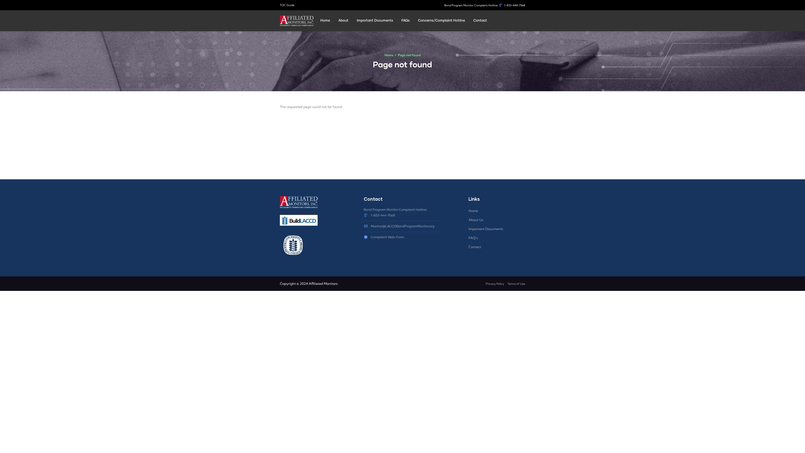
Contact (475, 247)
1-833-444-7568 (514, 5)
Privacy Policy (495, 284)
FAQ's (473, 238)
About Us (476, 220)
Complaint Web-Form (387, 237)
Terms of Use (516, 284)
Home (388, 55)
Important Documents (486, 229)
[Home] (296, 20)
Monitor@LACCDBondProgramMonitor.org (402, 226)
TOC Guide (287, 5)
